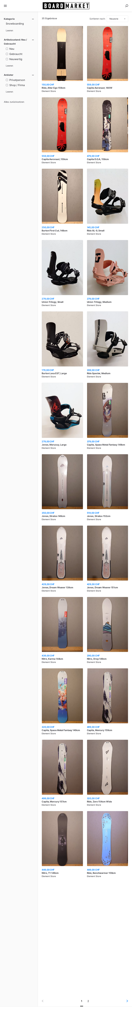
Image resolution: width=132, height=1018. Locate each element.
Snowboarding (15, 23)
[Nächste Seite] (124, 1001)
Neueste (113, 18)
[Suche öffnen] (126, 6)
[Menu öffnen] (5, 6)
